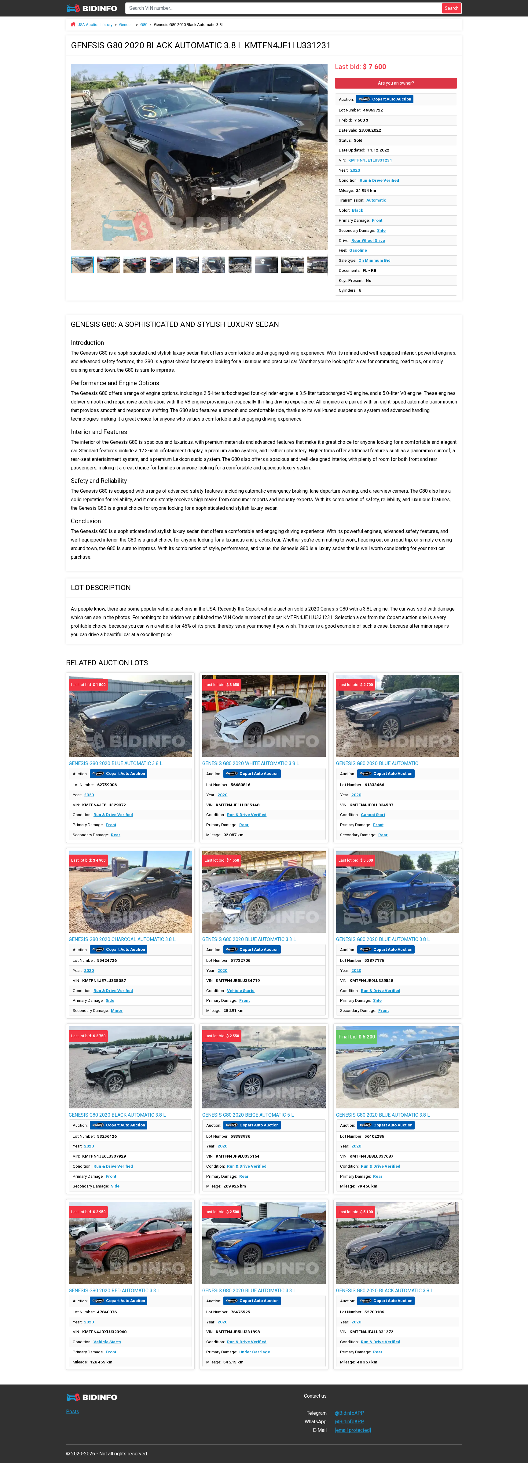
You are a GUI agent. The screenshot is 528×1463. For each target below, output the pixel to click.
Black (357, 210)
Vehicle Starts (241, 990)
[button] (322, 66)
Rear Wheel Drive (368, 240)
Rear (115, 834)
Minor (117, 1010)
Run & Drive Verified (379, 180)
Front (377, 220)
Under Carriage (254, 1351)
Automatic (376, 200)
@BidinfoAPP (349, 1413)
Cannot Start (373, 814)
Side (381, 230)
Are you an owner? (396, 83)
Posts (72, 1411)
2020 (355, 170)
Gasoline (358, 250)
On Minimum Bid (374, 260)
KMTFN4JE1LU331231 (370, 160)
